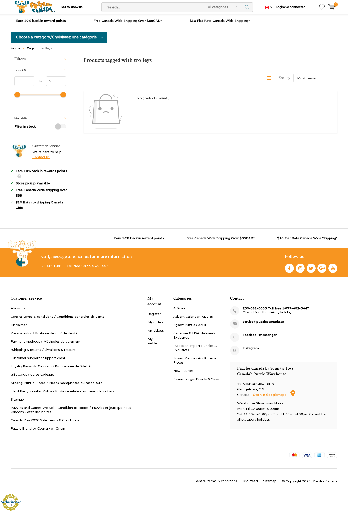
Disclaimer (19, 325)
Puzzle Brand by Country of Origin (38, 428)
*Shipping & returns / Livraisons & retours (43, 350)
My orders (155, 322)
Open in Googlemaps (270, 394)
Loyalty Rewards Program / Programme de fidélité (51, 366)
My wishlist (153, 341)
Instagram (300, 268)
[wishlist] (322, 7)
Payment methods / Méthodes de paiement (45, 341)
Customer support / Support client (38, 358)
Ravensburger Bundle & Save (196, 379)
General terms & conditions (216, 481)
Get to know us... (73, 7)
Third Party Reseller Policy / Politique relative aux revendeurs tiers (62, 391)
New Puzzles (183, 371)
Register (154, 314)
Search (247, 7)
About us (18, 308)
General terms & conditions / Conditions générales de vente (57, 316)
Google (321, 268)
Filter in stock (25, 126)
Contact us (41, 157)
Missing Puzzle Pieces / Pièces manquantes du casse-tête (56, 383)
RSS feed (250, 481)
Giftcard (179, 308)
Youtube (332, 268)
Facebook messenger (260, 335)
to (38, 81)
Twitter (311, 268)
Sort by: (285, 78)
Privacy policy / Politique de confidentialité (44, 333)
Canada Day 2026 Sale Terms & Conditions (45, 420)
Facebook (289, 268)
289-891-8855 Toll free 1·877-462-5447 (276, 308)
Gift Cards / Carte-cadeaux (32, 374)
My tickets (155, 330)
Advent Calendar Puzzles (193, 316)
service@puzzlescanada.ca (263, 322)
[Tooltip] (19, 177)
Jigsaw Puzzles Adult (189, 325)
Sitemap (17, 399)
